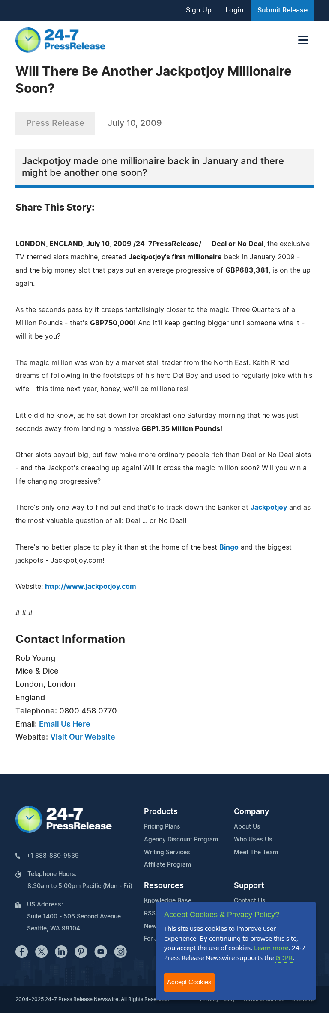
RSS (150, 914)
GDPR (284, 957)
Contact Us (250, 901)
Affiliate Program (167, 865)
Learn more (271, 947)
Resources (164, 886)
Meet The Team (256, 853)
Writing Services (167, 853)
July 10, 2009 (135, 123)
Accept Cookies (189, 982)
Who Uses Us (253, 840)
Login (234, 10)
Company (251, 812)
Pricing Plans (162, 827)
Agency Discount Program (181, 840)
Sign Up (199, 10)
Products (161, 812)
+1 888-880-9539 (53, 856)
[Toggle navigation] (303, 40)
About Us (247, 827)
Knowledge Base (167, 901)
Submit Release (282, 10)
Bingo (229, 547)
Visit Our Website (82, 737)
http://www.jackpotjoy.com (90, 586)
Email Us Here (64, 724)
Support (249, 886)
